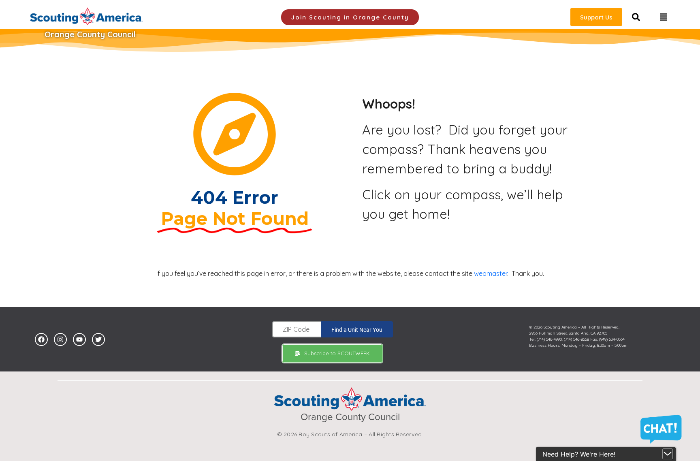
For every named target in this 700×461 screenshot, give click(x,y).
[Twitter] (98, 339)
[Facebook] (41, 339)
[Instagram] (60, 339)
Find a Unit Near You (356, 330)
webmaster (490, 273)
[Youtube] (79, 339)
